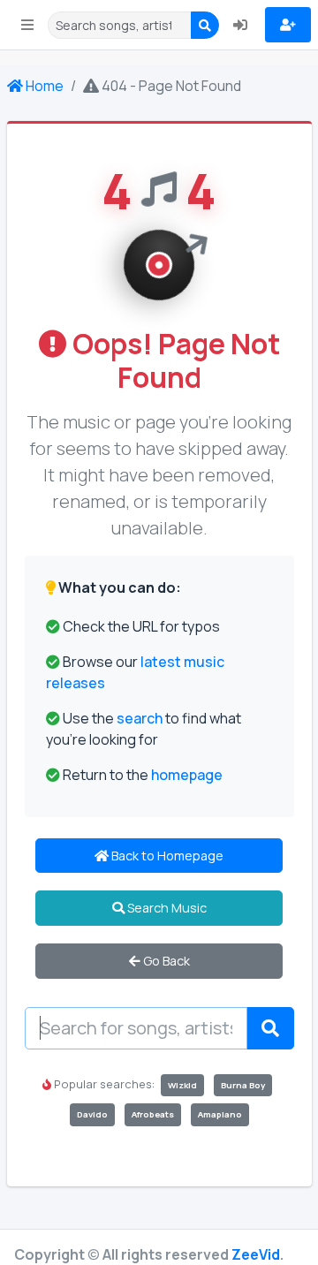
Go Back (165, 960)
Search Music (166, 907)
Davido (92, 1114)
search (140, 718)
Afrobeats (153, 1114)
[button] (27, 24)
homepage (187, 774)
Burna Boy (243, 1085)
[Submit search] (270, 1028)
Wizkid (182, 1085)
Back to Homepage (166, 855)
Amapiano (220, 1114)
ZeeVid (255, 1254)
